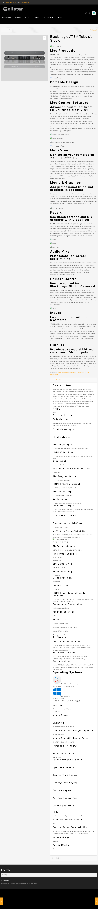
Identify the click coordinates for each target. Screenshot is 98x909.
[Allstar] (13, 9)
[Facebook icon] (94, 2)
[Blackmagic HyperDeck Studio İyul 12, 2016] (96, 901)
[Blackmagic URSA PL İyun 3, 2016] (1, 901)
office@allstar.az (24, 2)
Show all (94, 30)
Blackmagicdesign (63, 372)
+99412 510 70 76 (10, 2)
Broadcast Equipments (77, 372)
